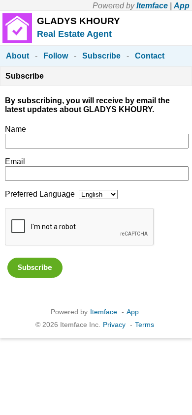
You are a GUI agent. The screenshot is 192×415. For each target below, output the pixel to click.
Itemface (152, 5)
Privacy (114, 324)
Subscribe (101, 56)
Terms (144, 324)
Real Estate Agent (74, 34)
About (17, 56)
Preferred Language (40, 194)
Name (15, 129)
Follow (55, 56)
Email (15, 161)
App (182, 5)
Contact (149, 56)
